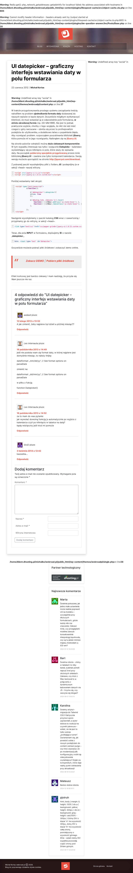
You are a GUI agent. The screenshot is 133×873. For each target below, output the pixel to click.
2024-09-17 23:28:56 (67, 850)
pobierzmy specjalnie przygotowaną (48, 153)
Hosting (78, 46)
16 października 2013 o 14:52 (31, 413)
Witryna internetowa (25, 532)
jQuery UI (71, 138)
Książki (66, 46)
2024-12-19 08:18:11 (67, 788)
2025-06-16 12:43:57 (67, 772)
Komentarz (21, 482)
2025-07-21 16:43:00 (67, 649)
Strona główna (99, 866)
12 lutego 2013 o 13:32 (28, 321)
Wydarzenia (52, 46)
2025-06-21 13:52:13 (67, 696)
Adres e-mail (23, 525)
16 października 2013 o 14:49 (32, 349)
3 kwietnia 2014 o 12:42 (29, 451)
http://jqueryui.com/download (64, 159)
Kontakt (91, 46)
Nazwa (20, 518)
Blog (39, 46)
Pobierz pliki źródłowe (60, 260)
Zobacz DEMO (35, 260)
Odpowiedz (22, 329)
